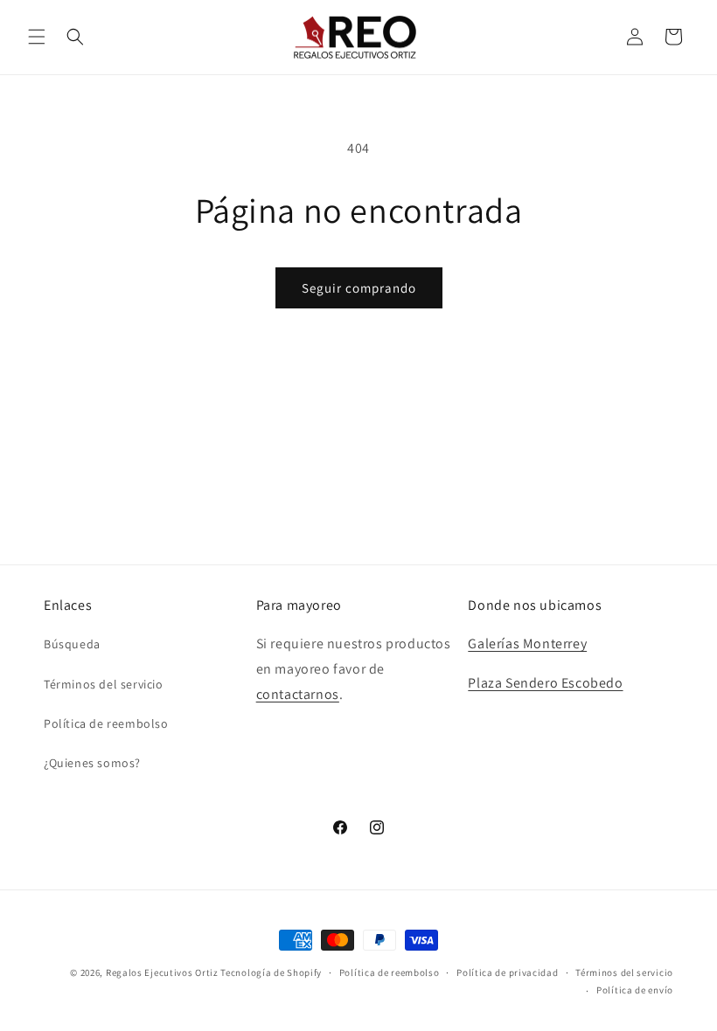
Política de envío (634, 990)
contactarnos (297, 694)
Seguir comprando (359, 288)
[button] (36, 36)
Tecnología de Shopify (271, 972)
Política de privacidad (507, 972)
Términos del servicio (104, 684)
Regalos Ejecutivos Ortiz (162, 972)
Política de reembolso (106, 723)
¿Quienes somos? (92, 763)
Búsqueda (72, 644)
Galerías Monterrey (527, 643)
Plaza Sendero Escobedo (545, 683)
